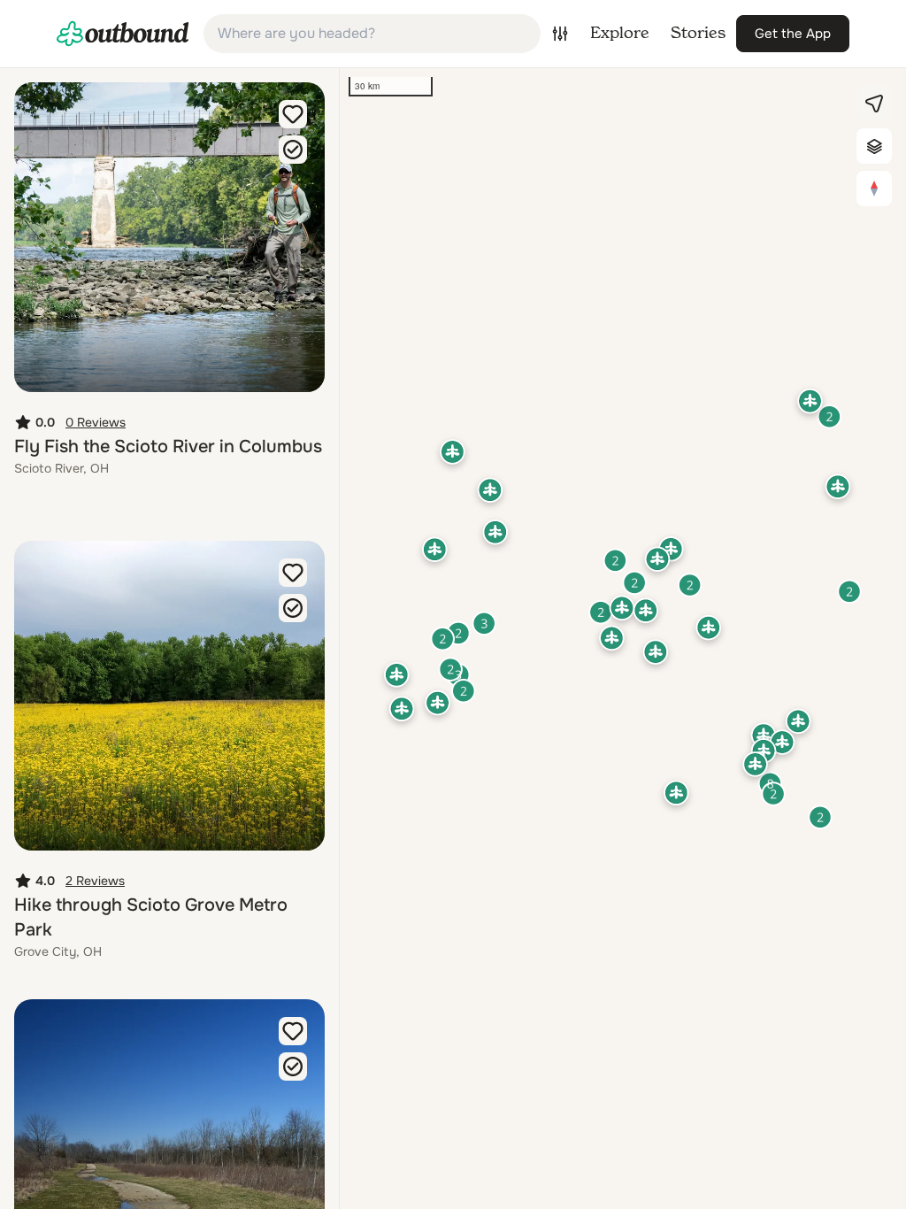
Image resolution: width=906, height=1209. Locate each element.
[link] (123, 33)
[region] (623, 638)
